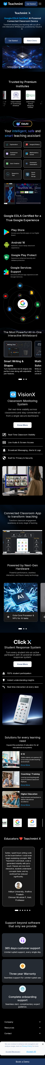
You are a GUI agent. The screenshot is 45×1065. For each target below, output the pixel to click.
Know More (22, 425)
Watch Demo (32, 41)
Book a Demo (22, 1061)
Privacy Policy (27, 1046)
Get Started (31, 4)
